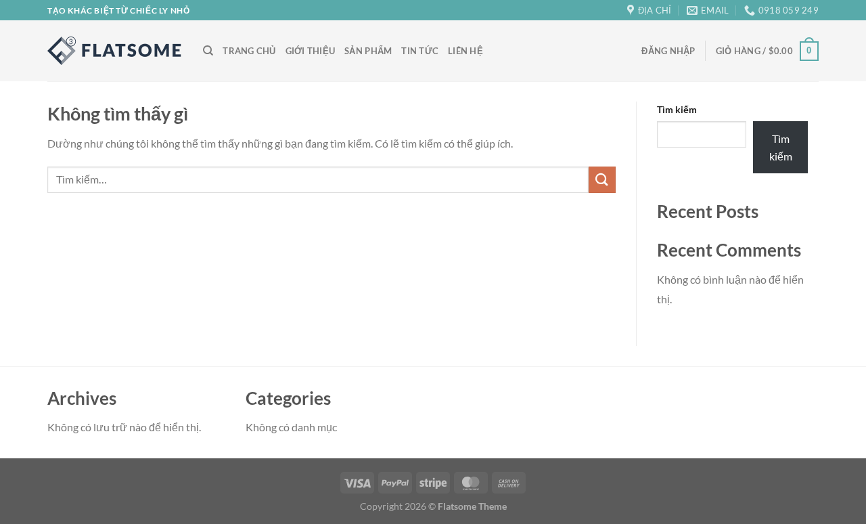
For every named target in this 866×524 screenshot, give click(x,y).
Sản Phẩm (368, 50)
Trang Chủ (249, 50)
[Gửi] (602, 180)
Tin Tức (419, 50)
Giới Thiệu (311, 50)
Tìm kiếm (677, 109)
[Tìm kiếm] (208, 51)
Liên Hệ (465, 50)
